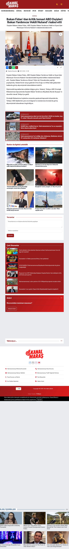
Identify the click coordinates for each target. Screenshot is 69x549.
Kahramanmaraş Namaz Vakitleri (16, 373)
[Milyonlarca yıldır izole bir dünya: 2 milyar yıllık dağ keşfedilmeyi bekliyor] (20, 155)
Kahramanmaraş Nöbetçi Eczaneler (16, 368)
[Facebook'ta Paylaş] (7, 67)
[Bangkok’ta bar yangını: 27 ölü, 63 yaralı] (48, 177)
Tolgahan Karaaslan (12, 71)
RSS (19, 388)
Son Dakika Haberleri (12, 381)
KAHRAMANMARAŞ (7, 11)
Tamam (39, 399)
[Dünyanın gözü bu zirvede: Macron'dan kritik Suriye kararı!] (20, 199)
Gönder (10, 235)
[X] (33, 362)
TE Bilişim (38, 394)
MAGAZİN (48, 11)
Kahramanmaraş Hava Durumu (46, 368)
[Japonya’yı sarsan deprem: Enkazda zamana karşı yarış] (48, 155)
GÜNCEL (19, 11)
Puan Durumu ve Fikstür (13, 377)
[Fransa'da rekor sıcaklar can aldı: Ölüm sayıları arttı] (48, 199)
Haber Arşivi (40, 381)
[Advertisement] (34, 325)
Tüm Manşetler (41, 377)
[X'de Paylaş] (10, 67)
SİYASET (40, 11)
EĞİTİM (63, 11)
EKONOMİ (27, 11)
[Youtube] (39, 362)
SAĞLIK (56, 11)
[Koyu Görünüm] (57, 4)
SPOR (34, 11)
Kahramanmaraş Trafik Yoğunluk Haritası (48, 373)
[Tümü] (61, 298)
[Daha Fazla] (16, 67)
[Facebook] (30, 362)
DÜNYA (34, 16)
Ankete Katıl (12, 308)
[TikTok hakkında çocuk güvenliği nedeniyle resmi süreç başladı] (20, 177)
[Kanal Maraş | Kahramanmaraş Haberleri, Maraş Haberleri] (12, 4)
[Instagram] (36, 362)
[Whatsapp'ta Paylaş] (13, 67)
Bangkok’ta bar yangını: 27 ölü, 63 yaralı (48, 186)
